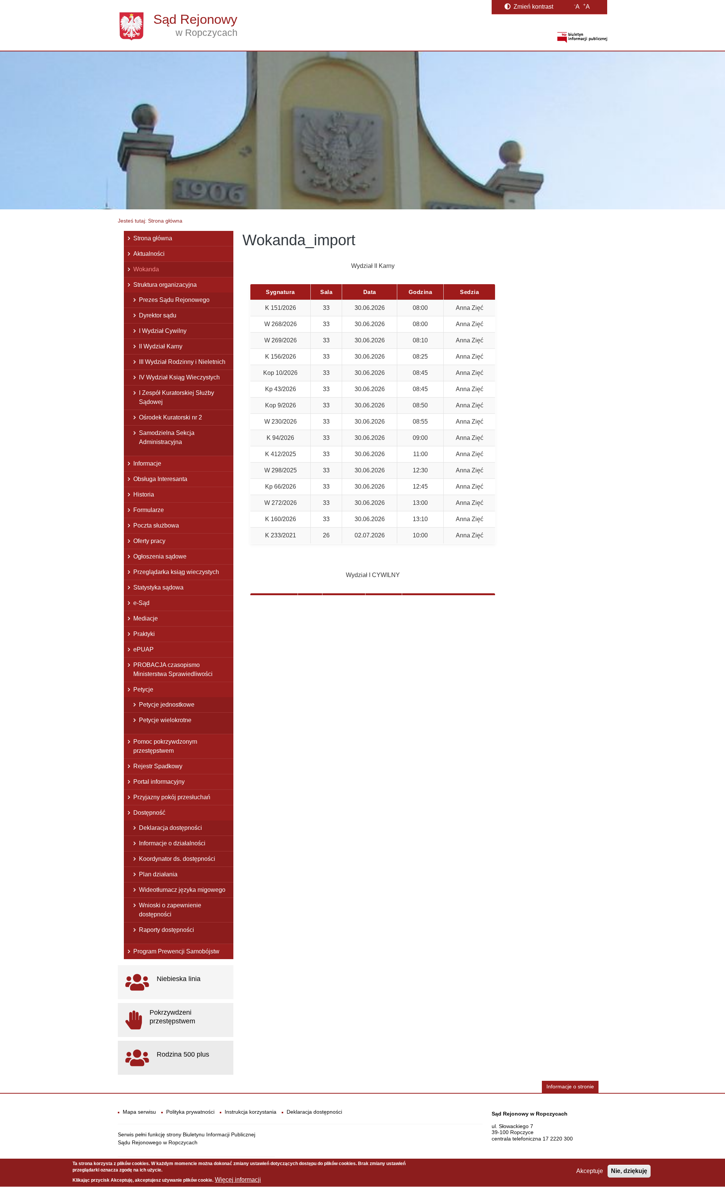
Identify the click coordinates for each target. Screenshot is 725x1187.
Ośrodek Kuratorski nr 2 (170, 417)
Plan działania (158, 874)
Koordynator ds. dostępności (177, 859)
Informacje (147, 463)
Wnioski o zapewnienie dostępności (170, 910)
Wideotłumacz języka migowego (182, 890)
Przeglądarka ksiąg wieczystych (176, 572)
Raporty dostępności (166, 930)
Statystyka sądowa (158, 587)
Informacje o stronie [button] (570, 1087)
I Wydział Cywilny (163, 331)
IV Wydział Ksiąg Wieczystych (179, 377)
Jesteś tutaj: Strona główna (150, 221)
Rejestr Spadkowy (157, 766)
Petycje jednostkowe (166, 704)
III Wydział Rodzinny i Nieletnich (182, 362)
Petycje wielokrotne (165, 720)
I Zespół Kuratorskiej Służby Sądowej (176, 397)
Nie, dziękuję (629, 1171)
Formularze (148, 510)
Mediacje (145, 618)
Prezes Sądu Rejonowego (174, 300)
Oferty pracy (149, 541)
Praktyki (144, 634)
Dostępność (149, 812)
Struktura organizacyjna (165, 285)
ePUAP (143, 649)
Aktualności (149, 254)
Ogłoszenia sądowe (160, 556)
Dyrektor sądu (157, 315)
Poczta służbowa (156, 525)
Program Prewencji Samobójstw (176, 951)
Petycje (143, 689)
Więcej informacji (238, 1179)
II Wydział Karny (160, 346)
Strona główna (152, 238)
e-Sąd (141, 603)
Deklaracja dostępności (170, 828)
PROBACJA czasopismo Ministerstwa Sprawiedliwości (173, 669)
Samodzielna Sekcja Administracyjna (166, 437)
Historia (143, 494)
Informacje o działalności (172, 843)
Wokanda (146, 269)
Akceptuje (589, 1171)
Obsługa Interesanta (160, 479)
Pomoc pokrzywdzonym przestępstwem (165, 746)
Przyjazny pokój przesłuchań (171, 797)
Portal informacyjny (159, 781)
